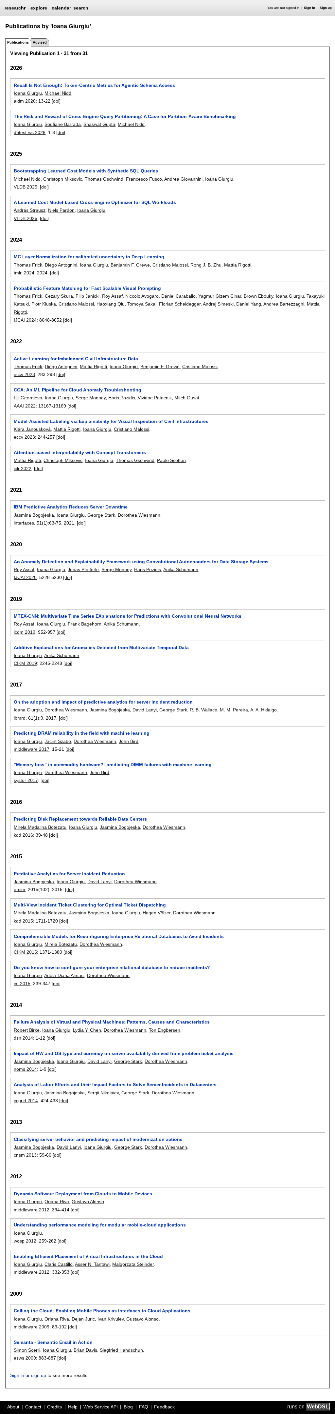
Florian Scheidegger (180, 304)
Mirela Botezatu (60, 944)
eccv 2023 (24, 374)
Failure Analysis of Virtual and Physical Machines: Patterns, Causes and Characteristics (112, 1022)
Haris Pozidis (121, 397)
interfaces (24, 523)
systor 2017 (26, 780)
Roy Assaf (112, 296)
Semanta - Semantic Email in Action (53, 1342)
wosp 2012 (25, 1241)
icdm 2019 (24, 632)
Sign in (309, 8)
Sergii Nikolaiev (103, 1092)
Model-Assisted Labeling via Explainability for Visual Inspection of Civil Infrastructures (111, 421)
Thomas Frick (28, 265)
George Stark (101, 515)
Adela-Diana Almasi (64, 975)
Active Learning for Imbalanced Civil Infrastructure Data (76, 358)
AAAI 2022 (25, 405)
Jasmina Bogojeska (34, 515)
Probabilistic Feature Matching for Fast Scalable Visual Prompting (87, 288)
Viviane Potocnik (155, 397)
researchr (15, 7)
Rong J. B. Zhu (205, 265)
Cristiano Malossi (170, 265)
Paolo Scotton (171, 460)
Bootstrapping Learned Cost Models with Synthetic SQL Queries (86, 170)
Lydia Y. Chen (87, 1030)
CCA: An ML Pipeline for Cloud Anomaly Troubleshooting (77, 389)
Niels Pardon (61, 210)
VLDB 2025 (25, 186)
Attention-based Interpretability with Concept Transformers (80, 452)
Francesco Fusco (144, 179)
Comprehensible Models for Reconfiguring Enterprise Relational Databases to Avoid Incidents (119, 936)
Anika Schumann (180, 569)
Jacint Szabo (57, 741)
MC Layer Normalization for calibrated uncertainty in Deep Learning (89, 256)
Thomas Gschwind (104, 179)
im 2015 (22, 983)
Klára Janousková (32, 429)
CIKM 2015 (25, 952)
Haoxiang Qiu (111, 304)
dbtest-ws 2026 (29, 132)
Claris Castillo (58, 1264)
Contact (33, 1406)
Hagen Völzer (156, 912)
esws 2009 (25, 1358)
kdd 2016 (23, 835)
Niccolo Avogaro (142, 296)
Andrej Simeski (218, 304)
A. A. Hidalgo (263, 709)
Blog (128, 1406)
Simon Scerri (27, 1350)
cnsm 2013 (25, 1155)
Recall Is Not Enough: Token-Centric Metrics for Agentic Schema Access (94, 85)
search (80, 7)
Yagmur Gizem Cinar (219, 296)
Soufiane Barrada (62, 124)
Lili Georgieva (28, 397)
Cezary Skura (59, 296)
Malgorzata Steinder (133, 1264)
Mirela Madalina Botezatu (40, 827)
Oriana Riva (56, 1201)
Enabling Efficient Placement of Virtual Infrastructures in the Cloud (88, 1256)
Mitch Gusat (186, 397)
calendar (61, 7)
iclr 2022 (22, 468)
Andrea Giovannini (183, 179)
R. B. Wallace (203, 709)
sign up (38, 1375)
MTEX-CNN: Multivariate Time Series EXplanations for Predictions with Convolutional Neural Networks (127, 616)
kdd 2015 (23, 921)
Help (73, 1406)
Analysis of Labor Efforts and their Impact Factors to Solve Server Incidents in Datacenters (115, 1084)
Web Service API (100, 1406)
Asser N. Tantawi (92, 1264)
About (13, 1406)
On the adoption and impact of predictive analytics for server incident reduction (103, 702)
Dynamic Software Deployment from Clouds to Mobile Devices (83, 1193)
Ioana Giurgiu (28, 93)
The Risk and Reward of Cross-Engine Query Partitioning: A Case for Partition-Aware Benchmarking (125, 116)
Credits (54, 1406)
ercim (19, 889)
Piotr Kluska (43, 304)
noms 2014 (25, 1069)
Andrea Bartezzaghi (283, 304)
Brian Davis (85, 1350)
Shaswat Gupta (99, 124)
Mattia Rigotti (237, 265)
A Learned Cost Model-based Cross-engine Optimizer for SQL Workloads (95, 202)
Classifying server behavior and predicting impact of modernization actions (98, 1139)
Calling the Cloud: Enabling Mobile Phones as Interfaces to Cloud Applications (102, 1310)
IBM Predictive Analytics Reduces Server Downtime (71, 506)
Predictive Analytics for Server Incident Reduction (69, 873)
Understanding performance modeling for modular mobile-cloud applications (100, 1224)
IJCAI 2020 (25, 577)
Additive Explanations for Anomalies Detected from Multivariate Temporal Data (101, 647)
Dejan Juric (83, 1319)
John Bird (128, 741)
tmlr (17, 272)
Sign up (326, 8)
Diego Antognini (61, 265)
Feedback (164, 1406)
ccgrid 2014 (26, 1100)
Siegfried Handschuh (121, 1350)
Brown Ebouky (258, 296)
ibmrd (20, 718)
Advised (40, 42)
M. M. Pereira (234, 709)
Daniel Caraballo (178, 296)
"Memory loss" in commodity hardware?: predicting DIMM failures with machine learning (113, 764)
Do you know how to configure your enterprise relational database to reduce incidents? (112, 967)
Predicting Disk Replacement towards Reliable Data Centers (80, 819)
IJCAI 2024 (25, 320)
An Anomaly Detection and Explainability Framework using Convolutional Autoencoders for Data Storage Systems (141, 561)
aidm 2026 (25, 101)
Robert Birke (27, 1030)
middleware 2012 (31, 1209)
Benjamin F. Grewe (130, 265)
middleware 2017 (31, 749)
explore (38, 7)
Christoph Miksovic (62, 179)
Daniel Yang (248, 304)
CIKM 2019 (25, 663)
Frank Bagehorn (84, 624)
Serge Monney (91, 397)
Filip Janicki (87, 296)
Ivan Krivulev (110, 1319)
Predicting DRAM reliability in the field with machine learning (82, 733)
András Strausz (29, 210)
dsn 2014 (23, 1038)
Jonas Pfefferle (83, 569)
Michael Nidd (57, 93)
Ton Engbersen (164, 1030)
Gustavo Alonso (88, 1201)
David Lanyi (144, 709)
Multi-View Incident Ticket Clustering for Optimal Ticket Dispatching (90, 904)
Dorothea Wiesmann (139, 515)
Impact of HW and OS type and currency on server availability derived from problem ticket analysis (124, 1053)
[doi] (56, 101)
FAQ (143, 1406)
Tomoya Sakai (141, 304)
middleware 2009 (31, 1326)
